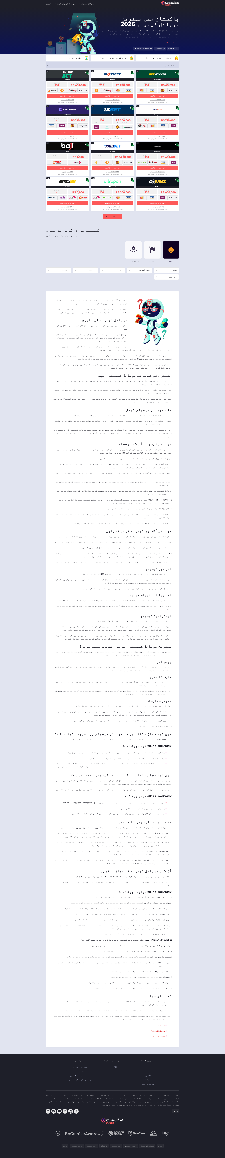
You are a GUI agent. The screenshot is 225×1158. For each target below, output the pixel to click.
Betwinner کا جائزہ (157, 100)
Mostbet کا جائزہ (113, 100)
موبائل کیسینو (87, 3)
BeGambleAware (158, 1031)
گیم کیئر (161, 1025)
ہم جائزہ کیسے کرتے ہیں (80, 1079)
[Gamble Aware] (84, 1133)
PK (177, 1111)
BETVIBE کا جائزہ (67, 136)
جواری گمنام (159, 1036)
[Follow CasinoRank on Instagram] (70, 1111)
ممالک (147, 1079)
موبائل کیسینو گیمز (66, 3)
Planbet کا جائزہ (67, 100)
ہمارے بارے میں (80, 1067)
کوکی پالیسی (112, 1154)
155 (115, 1067)
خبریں (48, 3)
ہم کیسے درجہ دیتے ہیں (81, 1075)
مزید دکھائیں (113, 216)
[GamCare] (137, 1133)
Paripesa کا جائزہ (157, 136)
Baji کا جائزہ (67, 171)
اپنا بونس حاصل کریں (157, 96)
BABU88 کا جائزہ (67, 207)
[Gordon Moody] (116, 1133)
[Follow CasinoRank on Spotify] (53, 1111)
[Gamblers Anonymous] (153, 1133)
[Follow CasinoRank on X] (65, 1111)
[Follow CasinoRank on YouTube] (59, 1111)
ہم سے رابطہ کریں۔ (81, 1071)
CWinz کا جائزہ (157, 207)
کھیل (147, 1071)
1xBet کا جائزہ (113, 136)
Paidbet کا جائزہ (112, 171)
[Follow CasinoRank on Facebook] (76, 1111)
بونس (147, 1067)
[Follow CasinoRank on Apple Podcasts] (48, 1111)
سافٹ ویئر (147, 1075)
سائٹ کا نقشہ (147, 1084)
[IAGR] (166, 1133)
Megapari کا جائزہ (157, 171)
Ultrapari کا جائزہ (112, 207)
